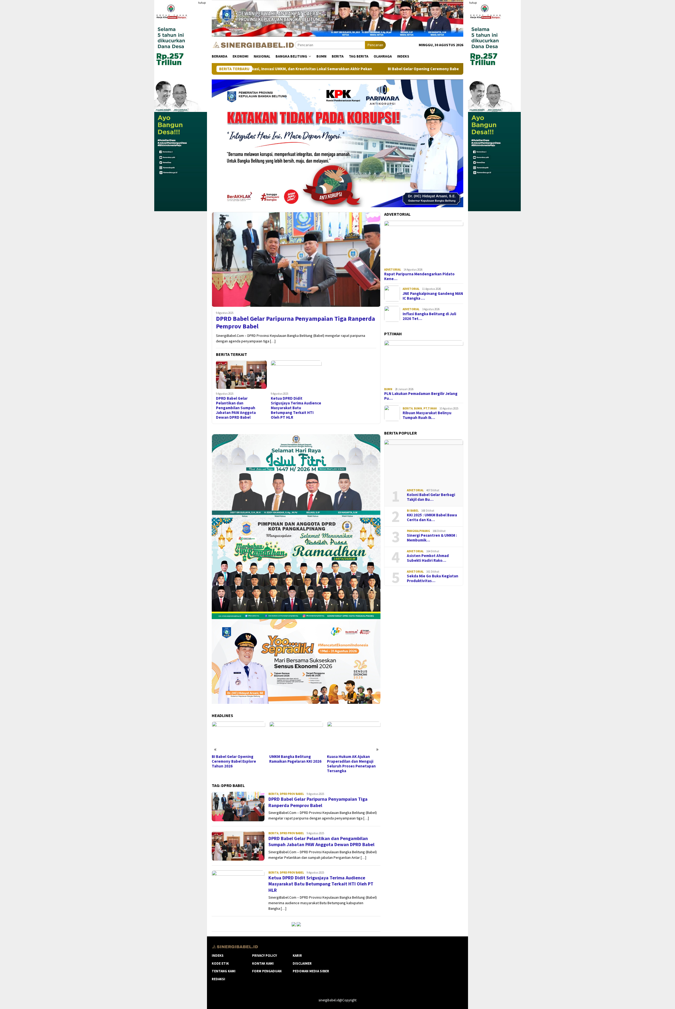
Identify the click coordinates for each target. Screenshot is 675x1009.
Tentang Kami (223, 971)
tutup (202, 2)
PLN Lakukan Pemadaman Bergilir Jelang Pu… (420, 396)
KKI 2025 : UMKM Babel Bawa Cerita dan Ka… (432, 517)
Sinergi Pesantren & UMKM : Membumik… (432, 538)
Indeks (218, 955)
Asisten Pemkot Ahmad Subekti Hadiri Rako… (428, 558)
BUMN (388, 389)
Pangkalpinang (418, 531)
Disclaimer (302, 963)
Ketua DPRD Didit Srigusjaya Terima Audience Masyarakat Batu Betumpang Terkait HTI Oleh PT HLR (296, 408)
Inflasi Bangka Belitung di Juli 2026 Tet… (429, 316)
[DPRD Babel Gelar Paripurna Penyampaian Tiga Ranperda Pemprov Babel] (296, 259)
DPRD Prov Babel (292, 794)
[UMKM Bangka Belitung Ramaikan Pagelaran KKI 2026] (238, 737)
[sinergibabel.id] (253, 44)
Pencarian (375, 45)
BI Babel (413, 510)
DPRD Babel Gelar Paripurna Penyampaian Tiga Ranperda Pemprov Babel (295, 322)
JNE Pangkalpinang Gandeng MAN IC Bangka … (433, 296)
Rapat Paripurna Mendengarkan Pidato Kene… (419, 276)
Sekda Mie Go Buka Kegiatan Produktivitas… (432, 578)
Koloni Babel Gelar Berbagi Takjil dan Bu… (431, 497)
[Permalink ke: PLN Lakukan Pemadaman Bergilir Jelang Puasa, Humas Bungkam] (423, 362)
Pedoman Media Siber (311, 971)
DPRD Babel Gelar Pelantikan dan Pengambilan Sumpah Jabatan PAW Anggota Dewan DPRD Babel (236, 408)
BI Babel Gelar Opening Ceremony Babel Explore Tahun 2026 (375, 69)
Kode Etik (220, 963)
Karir (297, 955)
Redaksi (218, 979)
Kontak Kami (263, 963)
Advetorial (392, 269)
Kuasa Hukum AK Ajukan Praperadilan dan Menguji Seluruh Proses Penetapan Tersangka (293, 763)
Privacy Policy (264, 955)
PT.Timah (430, 408)
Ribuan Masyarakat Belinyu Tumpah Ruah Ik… (427, 415)
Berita (273, 794)
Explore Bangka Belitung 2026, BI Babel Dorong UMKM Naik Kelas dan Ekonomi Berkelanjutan (352, 763)
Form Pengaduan (267, 971)
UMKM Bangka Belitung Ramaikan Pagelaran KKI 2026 (238, 759)
